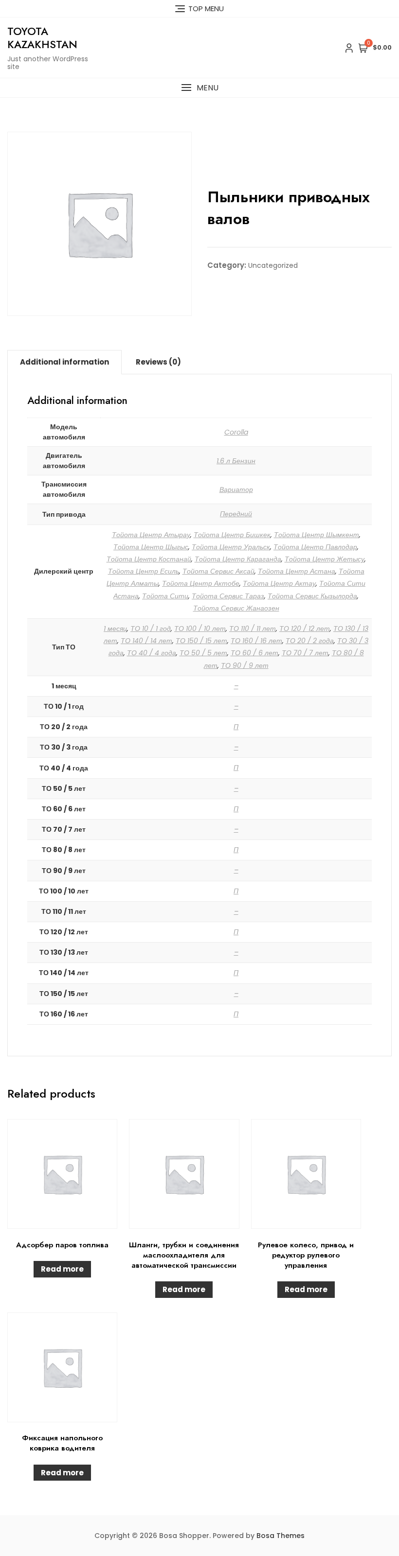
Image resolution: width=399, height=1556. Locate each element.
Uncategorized (273, 265)
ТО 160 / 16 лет (256, 641)
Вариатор (236, 489)
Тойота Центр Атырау (151, 535)
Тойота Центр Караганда (238, 559)
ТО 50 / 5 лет (203, 653)
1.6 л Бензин (236, 461)
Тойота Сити (165, 596)
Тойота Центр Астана (296, 571)
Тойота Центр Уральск (231, 547)
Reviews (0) (158, 362)
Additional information (64, 362)
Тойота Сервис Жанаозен (236, 608)
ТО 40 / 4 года (151, 653)
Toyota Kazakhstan (42, 37)
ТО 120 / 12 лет (304, 628)
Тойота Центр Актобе (200, 583)
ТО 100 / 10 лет (200, 628)
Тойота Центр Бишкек (232, 535)
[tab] (64, 362)
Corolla (236, 432)
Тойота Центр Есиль (143, 571)
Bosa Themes (280, 1535)
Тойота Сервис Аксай (218, 571)
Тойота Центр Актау (279, 583)
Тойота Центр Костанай (149, 559)
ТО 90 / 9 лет (245, 665)
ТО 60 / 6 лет (254, 653)
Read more (62, 1269)
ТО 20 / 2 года (310, 641)
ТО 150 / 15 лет (201, 641)
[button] (199, 87)
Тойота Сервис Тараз (228, 596)
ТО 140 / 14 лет (146, 641)
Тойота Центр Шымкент (316, 535)
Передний (236, 514)
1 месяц (115, 628)
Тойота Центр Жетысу (324, 559)
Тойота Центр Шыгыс (150, 547)
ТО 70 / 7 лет (305, 653)
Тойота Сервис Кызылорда (312, 596)
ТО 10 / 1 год (150, 628)
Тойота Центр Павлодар (315, 547)
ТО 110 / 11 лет (252, 628)
